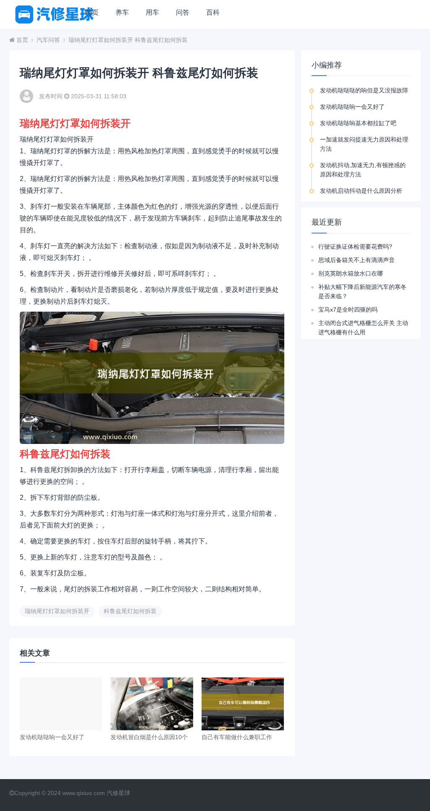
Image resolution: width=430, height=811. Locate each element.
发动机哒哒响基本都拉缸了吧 (358, 123)
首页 (92, 12)
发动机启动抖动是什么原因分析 (361, 190)
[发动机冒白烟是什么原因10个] (151, 703)
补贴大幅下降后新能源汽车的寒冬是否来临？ (362, 291)
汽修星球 (118, 793)
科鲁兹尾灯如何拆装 (130, 611)
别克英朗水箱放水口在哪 (350, 273)
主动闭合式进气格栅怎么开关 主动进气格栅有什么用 (363, 328)
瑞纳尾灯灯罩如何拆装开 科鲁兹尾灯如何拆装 (128, 40)
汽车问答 (48, 40)
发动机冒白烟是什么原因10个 (149, 737)
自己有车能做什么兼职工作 (237, 737)
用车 (152, 12)
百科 (213, 12)
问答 (182, 12)
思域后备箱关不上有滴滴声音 (356, 260)
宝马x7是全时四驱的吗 (348, 309)
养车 (122, 12)
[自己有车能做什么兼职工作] (243, 703)
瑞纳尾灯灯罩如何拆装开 (57, 611)
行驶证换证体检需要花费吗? (355, 246)
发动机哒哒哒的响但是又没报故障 (364, 90)
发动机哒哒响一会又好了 (52, 737)
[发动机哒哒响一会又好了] (61, 703)
